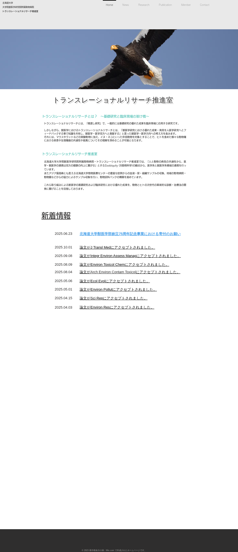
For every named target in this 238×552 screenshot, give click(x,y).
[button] (119, 59)
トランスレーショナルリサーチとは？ (71, 116)
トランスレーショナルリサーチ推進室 (113, 100)
